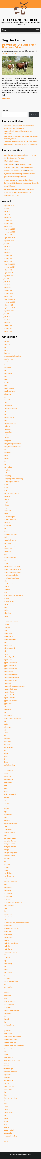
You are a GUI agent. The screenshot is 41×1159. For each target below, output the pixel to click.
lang (5, 817)
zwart (6, 1139)
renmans (7, 990)
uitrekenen (7, 1077)
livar (5, 861)
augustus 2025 (9, 241)
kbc (5, 736)
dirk (5, 528)
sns (5, 1028)
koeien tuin (7, 777)
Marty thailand (9, 164)
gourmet (7, 590)
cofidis (6, 502)
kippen (6, 753)
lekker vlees (8, 829)
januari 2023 (8, 331)
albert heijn (7, 368)
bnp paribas (8, 467)
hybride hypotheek (10, 657)
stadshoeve (8, 1034)
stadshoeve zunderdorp (12, 1037)
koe (5, 768)
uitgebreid (7, 1074)
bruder (6, 484)
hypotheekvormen (10, 701)
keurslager (7, 741)
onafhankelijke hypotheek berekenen (17, 923)
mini (5, 885)
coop (5, 508)
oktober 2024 (8, 270)
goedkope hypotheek (11, 578)
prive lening (8, 963)
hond (5, 630)
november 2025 (9, 232)
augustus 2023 (9, 311)
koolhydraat (8, 782)
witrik (14, 53)
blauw (6, 455)
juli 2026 (6, 208)
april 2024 (7, 287)
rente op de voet (9, 1001)
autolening (7, 394)
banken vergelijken (10, 408)
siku (5, 1016)
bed (5, 414)
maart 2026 (8, 220)
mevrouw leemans (10, 882)
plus (5, 955)
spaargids (7, 1031)
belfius (6, 420)
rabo (5, 975)
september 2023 (9, 308)
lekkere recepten (9, 832)
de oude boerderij (10, 519)
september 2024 (9, 273)
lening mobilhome (10, 844)
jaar (5, 721)
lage (5, 812)
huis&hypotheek (9, 648)
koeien (6, 774)
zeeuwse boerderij (10, 1136)
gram (5, 593)
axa (5, 397)
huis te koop (8, 645)
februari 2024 (8, 293)
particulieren (8, 949)
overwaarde (8, 934)
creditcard (7, 511)
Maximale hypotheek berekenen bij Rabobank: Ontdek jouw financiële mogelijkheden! (19, 174)
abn (5, 347)
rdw (5, 984)
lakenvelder (8, 815)
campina (7, 496)
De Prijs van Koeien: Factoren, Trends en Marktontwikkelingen (20, 158)
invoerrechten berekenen (12, 718)
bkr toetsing (8, 452)
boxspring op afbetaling (12, 482)
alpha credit (8, 373)
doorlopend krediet (10, 534)
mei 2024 (7, 284)
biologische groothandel (12, 444)
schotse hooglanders (11, 1010)
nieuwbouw (8, 914)
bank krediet (8, 406)
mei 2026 (7, 214)
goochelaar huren (10, 584)
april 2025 (7, 252)
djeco (6, 531)
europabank (8, 549)
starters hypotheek (10, 1039)
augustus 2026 (9, 206)
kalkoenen (7, 727)
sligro (6, 1022)
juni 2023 (7, 317)
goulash (6, 587)
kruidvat (6, 797)
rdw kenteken (8, 987)
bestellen (7, 435)
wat (5, 1115)
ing (5, 712)
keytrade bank (9, 747)
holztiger (7, 628)
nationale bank (9, 905)
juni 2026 (7, 211)
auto (5, 385)
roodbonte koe (9, 1004)
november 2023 (9, 302)
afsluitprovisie (9, 362)
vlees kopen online (10, 1098)
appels (6, 379)
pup (5, 966)
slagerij (6, 1019)
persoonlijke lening (10, 952)
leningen (7, 850)
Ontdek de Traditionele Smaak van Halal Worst (20, 142)
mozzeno (7, 899)
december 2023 (9, 299)
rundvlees (7, 1007)
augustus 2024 (9, 276)
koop (5, 785)
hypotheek (7, 683)
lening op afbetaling (10, 847)
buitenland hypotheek (11, 493)
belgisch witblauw (10, 423)
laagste (6, 809)
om (5, 920)
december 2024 (9, 264)
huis (5, 642)
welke (6, 1118)
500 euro (7, 341)
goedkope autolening (11, 575)
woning (6, 1127)
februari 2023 (8, 328)
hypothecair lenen (10, 666)
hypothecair (8, 660)
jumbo (6, 724)
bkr (5, 449)
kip (5, 750)
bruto (5, 490)
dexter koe (7, 525)
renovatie (7, 993)
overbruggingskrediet (11, 928)
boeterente (7, 473)
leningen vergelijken (10, 852)
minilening (7, 890)
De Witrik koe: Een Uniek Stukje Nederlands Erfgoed (19, 46)
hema (6, 616)
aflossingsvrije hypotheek (13, 356)
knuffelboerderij (9, 765)
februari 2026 (8, 223)
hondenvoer (8, 633)
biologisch (7, 441)
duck (5, 537)
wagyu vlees (8, 1112)
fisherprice (7, 552)
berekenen (7, 429)
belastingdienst (9, 417)
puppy (6, 969)
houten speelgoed (10, 639)
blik (5, 461)
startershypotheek (10, 1042)
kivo (5, 759)
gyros (6, 604)
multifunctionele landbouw (13, 902)
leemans (7, 820)
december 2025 (9, 229)
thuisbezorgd (8, 1069)
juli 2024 (6, 279)
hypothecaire (8, 671)
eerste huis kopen (10, 540)
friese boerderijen (10, 557)
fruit (5, 560)
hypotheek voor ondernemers (14, 686)
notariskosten (8, 917)
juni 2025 (7, 246)
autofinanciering (9, 391)
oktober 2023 (8, 305)
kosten (6, 791)
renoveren (7, 996)
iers (5, 706)
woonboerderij (9, 1130)
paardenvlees (8, 937)
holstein (6, 625)
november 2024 (9, 267)
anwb (5, 376)
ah (4, 365)
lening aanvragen (10, 838)
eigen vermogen (9, 546)
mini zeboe (7, 888)
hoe (5, 619)
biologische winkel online (12, 446)
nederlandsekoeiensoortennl (14, 155)
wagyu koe (7, 1110)
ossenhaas (8, 926)
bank (5, 403)
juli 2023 (6, 314)
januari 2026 (8, 226)
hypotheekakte (9, 692)
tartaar (6, 1054)
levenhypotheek (9, 855)
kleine (6, 762)
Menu (4, 30)
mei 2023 (7, 319)
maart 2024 (8, 290)
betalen (6, 438)
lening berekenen (10, 841)
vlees (5, 1095)
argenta (6, 382)
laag (5, 806)
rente (5, 999)
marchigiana (8, 873)
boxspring (7, 476)
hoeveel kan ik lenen (11, 622)
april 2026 (7, 217)
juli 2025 (6, 244)
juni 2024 (7, 281)
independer (7, 709)
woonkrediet (8, 1133)
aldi (5, 371)
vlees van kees (9, 1101)
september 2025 (9, 238)
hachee (6, 610)
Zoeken (5, 111)
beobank (7, 426)
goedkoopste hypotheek (12, 572)
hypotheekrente (9, 695)
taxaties (6, 1063)
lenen (5, 835)
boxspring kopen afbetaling (13, 479)
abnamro (7, 353)
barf (5, 411)
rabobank (7, 978)
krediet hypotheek (10, 794)
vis (5, 1092)
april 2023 (7, 322)
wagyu (6, 1107)
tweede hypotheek (10, 1072)
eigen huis (7, 543)
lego (5, 826)
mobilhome (8, 893)
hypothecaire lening (10, 674)
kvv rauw (7, 803)
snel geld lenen (9, 1025)
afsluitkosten (8, 359)
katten (6, 733)
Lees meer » (6, 98)
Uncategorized (9, 1080)
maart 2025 (8, 255)
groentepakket (9, 601)
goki (5, 581)
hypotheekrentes (10, 698)
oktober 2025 (8, 235)
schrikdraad (8, 1013)
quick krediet (8, 972)
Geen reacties (6, 53)
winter (6, 1121)
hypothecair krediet (10, 663)
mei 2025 (7, 249)
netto (5, 908)
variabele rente (9, 1086)
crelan (6, 514)
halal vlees (7, 613)
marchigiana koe (9, 876)
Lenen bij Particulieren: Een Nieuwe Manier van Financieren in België (19, 192)
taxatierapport (8, 1057)
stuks (5, 1051)
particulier (7, 940)
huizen (6, 654)
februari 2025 (8, 258)
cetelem (6, 499)
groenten (7, 598)
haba (5, 607)
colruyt (6, 505)
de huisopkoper (9, 517)
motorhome (8, 896)
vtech (6, 1104)
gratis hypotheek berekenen (13, 595)
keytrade (7, 744)
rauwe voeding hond (11, 981)
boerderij (7, 470)
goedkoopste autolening (12, 569)
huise (5, 651)
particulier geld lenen (11, 943)
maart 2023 (8, 325)
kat (5, 730)
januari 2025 (8, 261)
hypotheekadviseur (10, 689)
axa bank (7, 400)
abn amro (7, 350)
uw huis (6, 1083)
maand (6, 867)
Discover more (9, 180)
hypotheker (8, 704)
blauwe (6, 458)
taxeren (6, 1066)
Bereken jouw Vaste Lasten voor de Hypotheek (21, 145)
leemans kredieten (10, 823)
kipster (6, 756)
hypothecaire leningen (11, 677)
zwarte (6, 1142)
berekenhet (7, 432)
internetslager (8, 715)
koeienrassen (8, 779)
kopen (6, 788)
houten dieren (8, 636)
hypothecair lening (10, 668)
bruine (6, 487)
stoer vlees (8, 1048)
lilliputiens (7, 858)
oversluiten (7, 931)
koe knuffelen (8, 771)
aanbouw (7, 344)
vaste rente (8, 1089)
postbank (7, 958)
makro (6, 870)
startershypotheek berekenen (14, 1045)
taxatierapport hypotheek (12, 1060)
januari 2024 (8, 296)
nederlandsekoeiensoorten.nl (20, 20)
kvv (5, 800)
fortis (5, 555)
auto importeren (9, 388)
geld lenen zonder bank (12, 566)
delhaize (7, 522)
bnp (5, 464)
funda (6, 563)
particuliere (7, 946)
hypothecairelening (10, 680)
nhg (5, 911)
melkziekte (7, 879)
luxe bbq (7, 864)
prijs (5, 961)
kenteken (7, 739)
